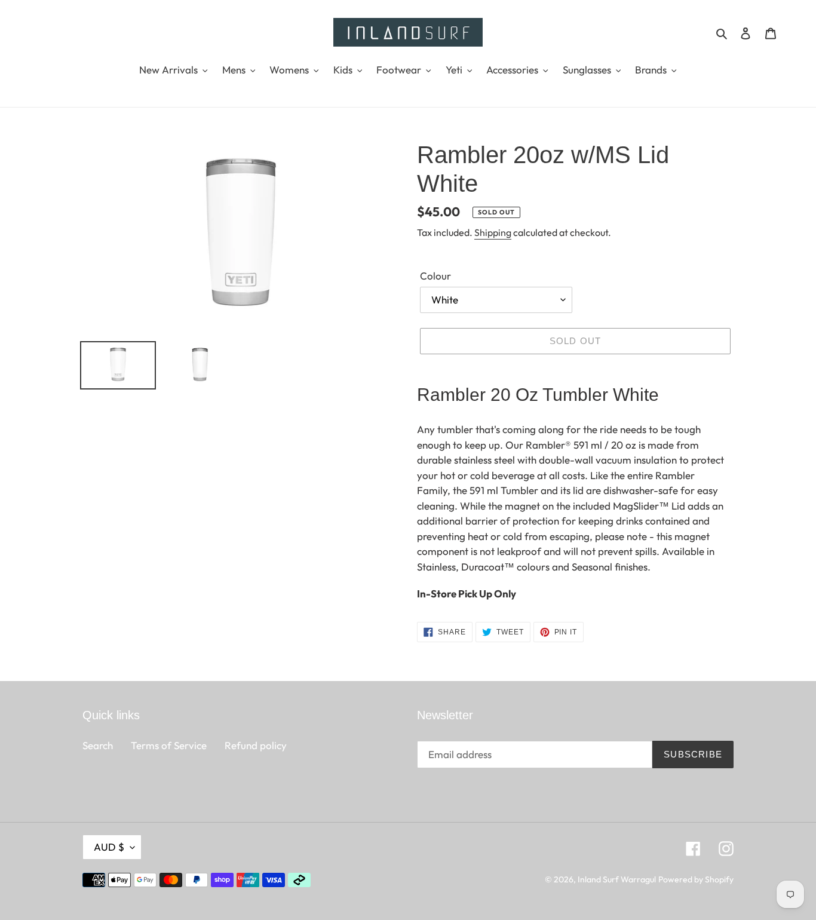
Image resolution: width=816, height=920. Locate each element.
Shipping (492, 232)
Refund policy (256, 745)
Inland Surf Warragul (617, 879)
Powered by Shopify (696, 879)
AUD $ (109, 847)
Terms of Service (169, 745)
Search (97, 745)
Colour (435, 275)
